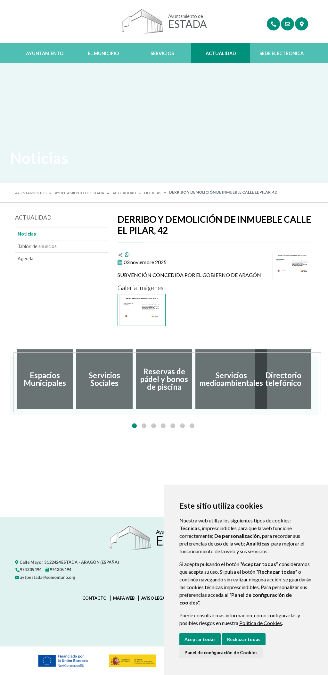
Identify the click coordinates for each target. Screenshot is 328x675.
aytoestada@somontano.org (47, 577)
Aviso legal (154, 598)
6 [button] (182, 425)
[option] (45, 379)
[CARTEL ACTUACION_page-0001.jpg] (142, 310)
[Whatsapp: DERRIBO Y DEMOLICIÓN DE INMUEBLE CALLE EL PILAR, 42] (127, 254)
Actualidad (221, 53)
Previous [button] (10, 379)
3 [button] (153, 425)
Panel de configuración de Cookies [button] (221, 652)
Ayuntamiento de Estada (79, 192)
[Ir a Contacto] (287, 23)
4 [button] (163, 425)
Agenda (25, 258)
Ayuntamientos (30, 192)
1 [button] (134, 425)
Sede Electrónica (281, 53)
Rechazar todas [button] (243, 639)
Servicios (162, 53)
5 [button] (172, 425)
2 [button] (144, 425)
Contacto (94, 598)
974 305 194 (30, 569)
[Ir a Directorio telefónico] (273, 23)
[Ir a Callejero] (301, 23)
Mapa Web (124, 598)
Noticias (152, 192)
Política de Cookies (260, 623)
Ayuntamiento (44, 53)
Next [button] (318, 379)
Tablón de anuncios (37, 246)
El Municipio (103, 53)
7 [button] (192, 425)
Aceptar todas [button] (200, 639)
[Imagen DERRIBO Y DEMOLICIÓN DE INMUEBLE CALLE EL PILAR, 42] (292, 265)
